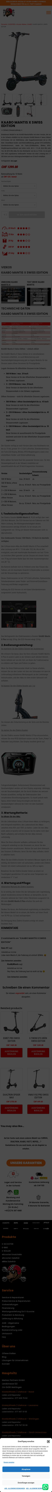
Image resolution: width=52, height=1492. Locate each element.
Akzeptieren (26, 1469)
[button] (48, 1441)
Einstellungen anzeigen (26, 1483)
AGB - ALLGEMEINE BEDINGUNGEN (14, 1488)
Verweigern (26, 1476)
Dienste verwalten (9, 1462)
